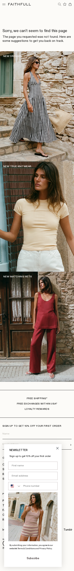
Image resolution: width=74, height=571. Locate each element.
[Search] (59, 4)
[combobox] (14, 486)
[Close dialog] (57, 448)
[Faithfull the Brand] (19, 4)
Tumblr (68, 530)
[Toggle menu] (4, 4)
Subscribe (33, 558)
